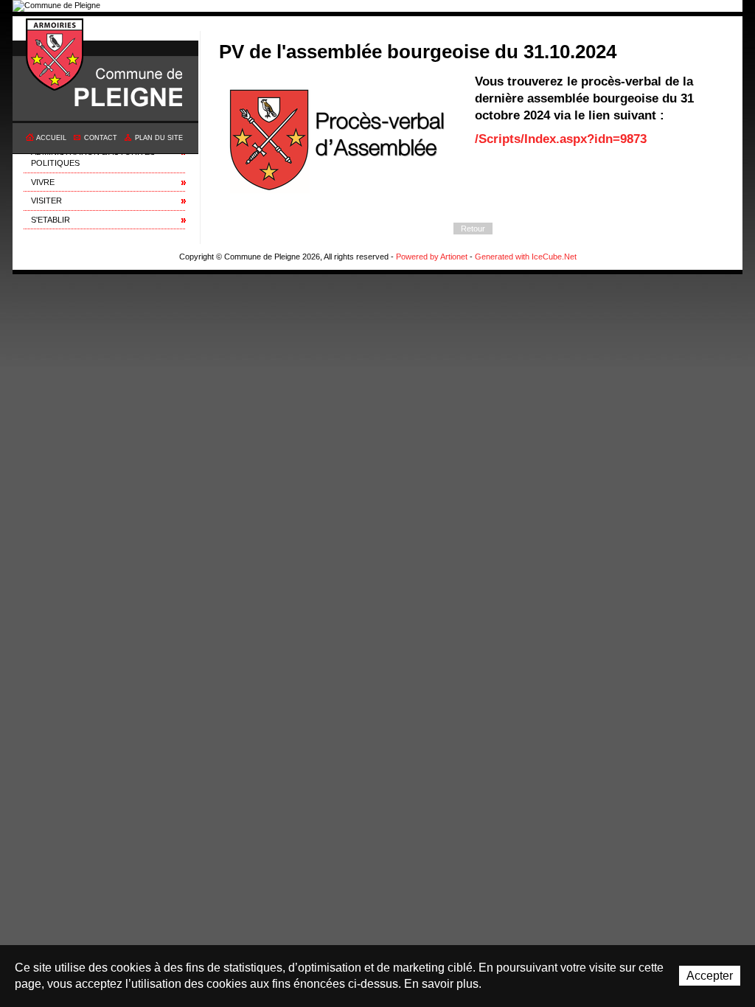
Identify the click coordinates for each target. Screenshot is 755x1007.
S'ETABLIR (50, 219)
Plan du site (159, 138)
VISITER (46, 200)
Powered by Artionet (431, 256)
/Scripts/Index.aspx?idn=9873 (561, 138)
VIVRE (43, 182)
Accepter (709, 975)
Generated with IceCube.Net (526, 256)
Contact (100, 138)
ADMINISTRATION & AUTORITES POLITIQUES (93, 157)
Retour (473, 228)
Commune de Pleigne (55, 55)
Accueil (51, 138)
